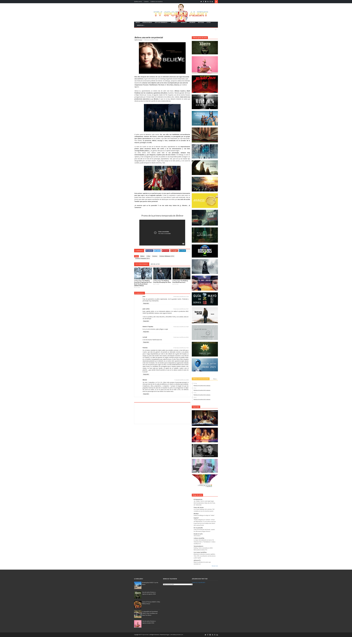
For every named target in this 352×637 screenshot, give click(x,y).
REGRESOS (184, 22)
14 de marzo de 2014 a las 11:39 (180, 296)
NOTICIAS (201, 22)
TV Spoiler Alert (145, 634)
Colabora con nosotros (156, 1)
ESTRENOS (174, 22)
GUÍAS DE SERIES (147, 22)
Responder (146, 303)
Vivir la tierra (197, 535)
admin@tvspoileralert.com (176, 634)
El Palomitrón (198, 499)
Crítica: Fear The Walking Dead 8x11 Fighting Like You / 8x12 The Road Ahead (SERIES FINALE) (143, 283)
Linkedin (183, 250)
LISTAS (209, 22)
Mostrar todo (215, 566)
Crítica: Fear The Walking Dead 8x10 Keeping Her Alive (162, 281)
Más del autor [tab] (155, 264)
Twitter (158, 250)
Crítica (148, 256)
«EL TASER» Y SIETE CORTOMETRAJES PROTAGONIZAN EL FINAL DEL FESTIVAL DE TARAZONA (204, 503)
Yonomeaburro (198, 546)
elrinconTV (197, 560)
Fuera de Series (199, 507)
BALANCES (192, 22)
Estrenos (154, 256)
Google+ (174, 250)
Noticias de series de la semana (202, 385)
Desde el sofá (198, 534)
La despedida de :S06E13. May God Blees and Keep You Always (150, 613)
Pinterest (166, 250)
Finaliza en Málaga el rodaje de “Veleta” (204, 515)
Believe (142, 256)
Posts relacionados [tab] (141, 264)
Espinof (196, 518)
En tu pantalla (198, 527)
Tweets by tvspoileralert (198, 582)
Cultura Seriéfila (199, 538)
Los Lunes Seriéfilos (200, 552)
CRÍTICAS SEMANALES (161, 22)
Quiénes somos (138, 1)
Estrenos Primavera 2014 (142, 258)
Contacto (146, 1)
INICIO (137, 22)
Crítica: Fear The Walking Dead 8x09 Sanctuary (180, 281)
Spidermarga (138, 40)
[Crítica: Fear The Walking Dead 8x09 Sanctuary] (181, 273)
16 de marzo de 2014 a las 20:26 (180, 337)
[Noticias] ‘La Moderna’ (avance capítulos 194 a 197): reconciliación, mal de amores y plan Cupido (205, 555)
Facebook (149, 250)
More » (215, 379)
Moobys (196, 513)
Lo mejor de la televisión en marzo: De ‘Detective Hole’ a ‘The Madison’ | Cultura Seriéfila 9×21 (204, 541)
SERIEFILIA (140, 25)
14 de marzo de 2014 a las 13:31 (180, 309)
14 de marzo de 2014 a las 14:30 (180, 326)
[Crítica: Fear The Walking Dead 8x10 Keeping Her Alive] (162, 273)
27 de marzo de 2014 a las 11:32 (180, 347)
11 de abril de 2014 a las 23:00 (181, 380)
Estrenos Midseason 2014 (167, 256)
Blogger (167, 634)
